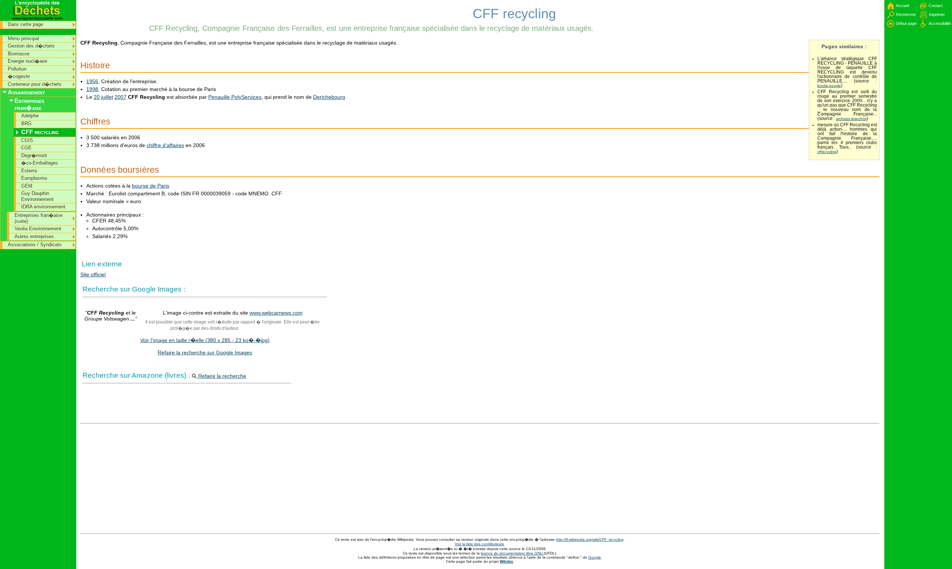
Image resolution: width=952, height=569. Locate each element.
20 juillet (103, 97)
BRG (26, 123)
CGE (26, 147)
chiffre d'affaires (165, 145)
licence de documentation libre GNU (512, 553)
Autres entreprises (34, 236)
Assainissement (26, 92)
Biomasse (18, 53)
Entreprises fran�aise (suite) (38, 218)
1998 (92, 89)
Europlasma (34, 178)
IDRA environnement (43, 206)
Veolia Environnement (38, 228)
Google (594, 557)
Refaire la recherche (221, 376)
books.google (829, 86)
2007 (120, 97)
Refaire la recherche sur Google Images (205, 352)
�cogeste (19, 76)
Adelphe (30, 115)
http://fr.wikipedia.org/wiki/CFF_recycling (590, 539)
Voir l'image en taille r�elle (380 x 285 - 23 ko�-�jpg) (205, 340)
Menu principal (23, 38)
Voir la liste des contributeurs (479, 544)
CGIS (27, 140)
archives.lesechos (851, 119)
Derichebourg (329, 97)
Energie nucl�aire (27, 61)
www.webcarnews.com (276, 313)
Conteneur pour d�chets (34, 84)
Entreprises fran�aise (29, 104)
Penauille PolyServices (234, 97)
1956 (92, 81)
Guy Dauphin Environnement (37, 196)
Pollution (17, 69)
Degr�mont (34, 155)
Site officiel (93, 274)
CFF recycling (40, 132)
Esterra (29, 170)
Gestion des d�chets (31, 46)
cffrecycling (826, 152)
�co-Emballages (39, 163)
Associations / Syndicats (35, 244)
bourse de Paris (150, 186)
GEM (26, 186)
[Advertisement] (113, 16)
